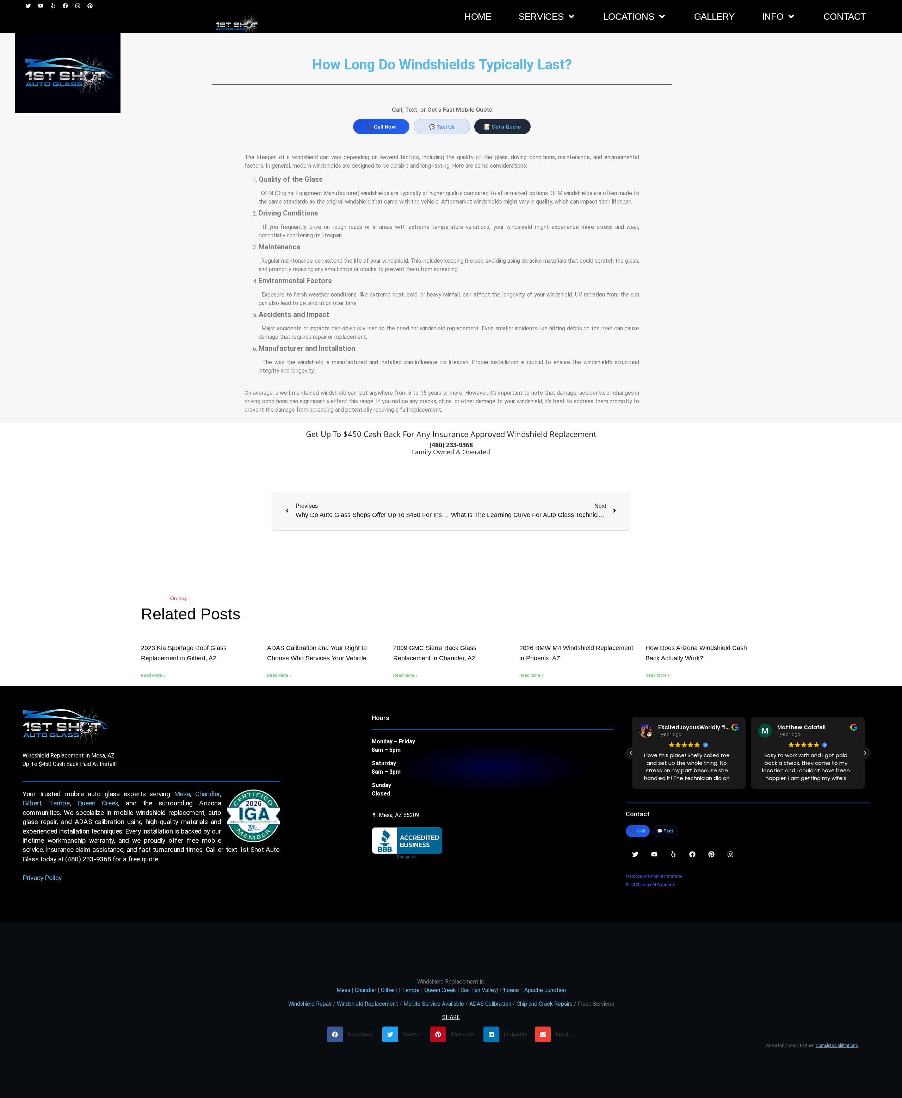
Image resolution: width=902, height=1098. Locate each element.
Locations (629, 16)
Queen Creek (98, 803)
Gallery (714, 16)
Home (478, 16)
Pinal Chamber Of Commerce (650, 884)
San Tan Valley (479, 990)
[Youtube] (654, 854)
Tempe (59, 803)
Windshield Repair (310, 1003)
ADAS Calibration (490, 1003)
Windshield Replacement (367, 1003)
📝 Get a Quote (502, 127)
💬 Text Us (442, 127)
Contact (844, 16)
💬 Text (665, 831)
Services (541, 16)
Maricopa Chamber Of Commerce (654, 876)
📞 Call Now (381, 127)
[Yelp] (673, 854)
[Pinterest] (711, 854)
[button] (864, 753)
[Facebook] (692, 854)
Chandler (207, 794)
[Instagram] (730, 854)
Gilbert (32, 803)
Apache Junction (545, 990)
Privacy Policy (42, 878)
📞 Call (637, 831)
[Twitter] (635, 854)
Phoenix (510, 990)
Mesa (182, 794)
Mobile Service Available (433, 1003)
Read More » (153, 675)
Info (773, 16)
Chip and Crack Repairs (545, 1003)
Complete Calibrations (837, 1045)
